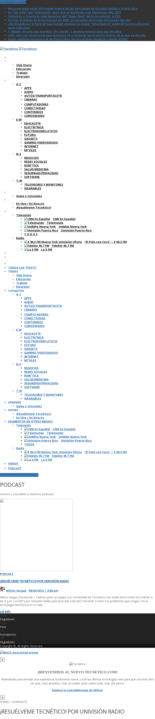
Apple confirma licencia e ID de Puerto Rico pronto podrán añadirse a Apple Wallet (68, 39)
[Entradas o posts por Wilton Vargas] (2, 590)
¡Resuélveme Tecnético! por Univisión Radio (34, 581)
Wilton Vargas (16, 590)
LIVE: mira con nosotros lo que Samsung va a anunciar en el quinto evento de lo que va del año (77, 35)
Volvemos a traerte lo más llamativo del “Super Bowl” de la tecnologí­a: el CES (64, 16)
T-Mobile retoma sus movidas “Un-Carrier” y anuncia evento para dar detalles (64, 31)
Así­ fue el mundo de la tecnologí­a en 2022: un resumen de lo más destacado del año (69, 20)
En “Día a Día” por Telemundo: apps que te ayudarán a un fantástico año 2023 (64, 12)
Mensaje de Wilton (89, 690)
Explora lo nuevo (64, 690)
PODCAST (7, 574)
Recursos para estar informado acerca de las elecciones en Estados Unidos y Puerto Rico (73, 8)
